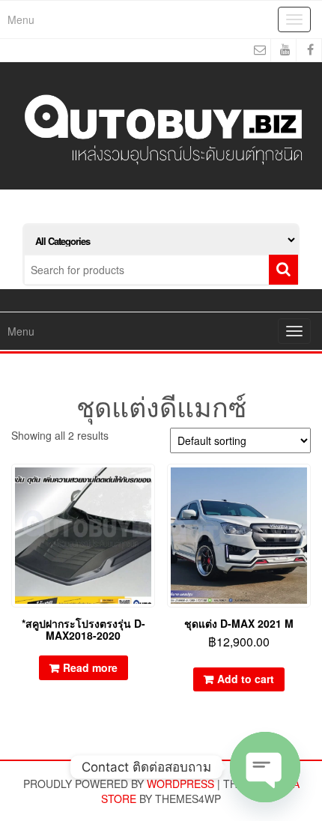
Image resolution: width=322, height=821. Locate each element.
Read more (90, 667)
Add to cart (245, 678)
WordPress (180, 783)
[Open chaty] (265, 767)
